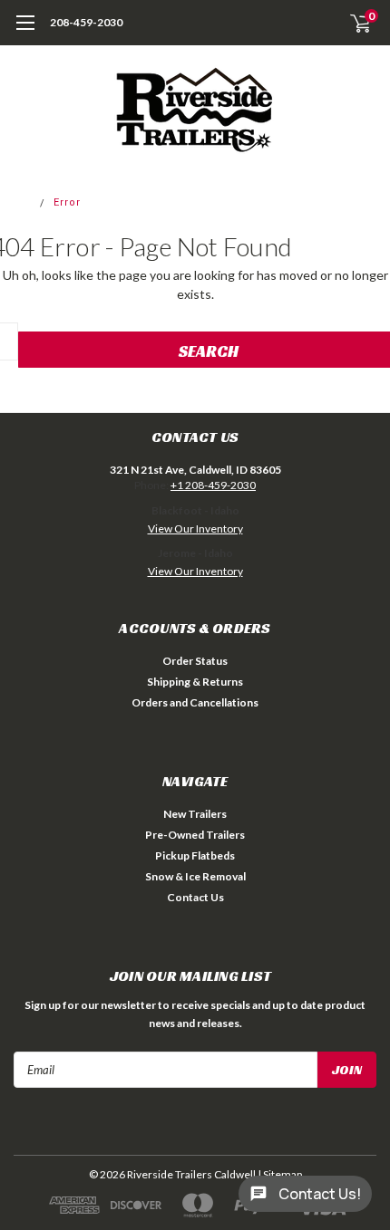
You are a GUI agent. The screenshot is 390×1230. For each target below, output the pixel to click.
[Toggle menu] (25, 31)
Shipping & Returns (195, 681)
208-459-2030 (86, 22)
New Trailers (195, 814)
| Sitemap (280, 1174)
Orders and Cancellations (195, 702)
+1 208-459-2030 (213, 485)
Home (17, 202)
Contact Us (195, 897)
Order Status (195, 661)
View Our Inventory (195, 528)
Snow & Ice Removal (195, 876)
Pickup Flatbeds (195, 855)
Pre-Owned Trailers (195, 834)
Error (67, 202)
